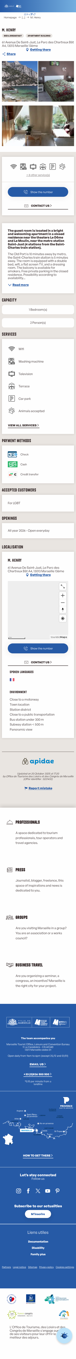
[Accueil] (25, 15)
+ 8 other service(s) (38, 175)
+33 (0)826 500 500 (36, 1074)
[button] (49, 14)
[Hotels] (28, 15)
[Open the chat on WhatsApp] (64, 1336)
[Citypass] (31, 15)
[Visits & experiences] (34, 15)
